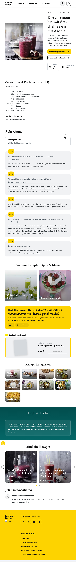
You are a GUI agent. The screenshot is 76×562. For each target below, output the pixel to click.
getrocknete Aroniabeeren (25, 94)
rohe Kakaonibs (21, 108)
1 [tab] (36, 485)
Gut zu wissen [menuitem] (46, 4)
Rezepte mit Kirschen (51, 298)
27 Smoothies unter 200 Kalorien (20, 297)
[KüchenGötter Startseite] (8, 3)
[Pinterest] (28, 522)
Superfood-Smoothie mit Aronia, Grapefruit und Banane (19, 473)
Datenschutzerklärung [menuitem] (29, 542)
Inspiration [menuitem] (33, 4)
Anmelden (30, 495)
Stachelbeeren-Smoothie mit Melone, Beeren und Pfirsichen (53, 473)
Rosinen (18, 106)
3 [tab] (39, 485)
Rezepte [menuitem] (21, 4)
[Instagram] (23, 522)
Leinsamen (19, 92)
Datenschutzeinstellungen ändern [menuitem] (33, 554)
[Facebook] (39, 522)
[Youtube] (34, 522)
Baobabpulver (20, 110)
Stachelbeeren (20, 101)
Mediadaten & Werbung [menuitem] (29, 546)
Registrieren (17, 495)
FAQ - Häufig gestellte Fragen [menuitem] (31, 550)
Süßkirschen (20, 99)
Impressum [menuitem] (25, 538)
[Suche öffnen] (69, 3)
